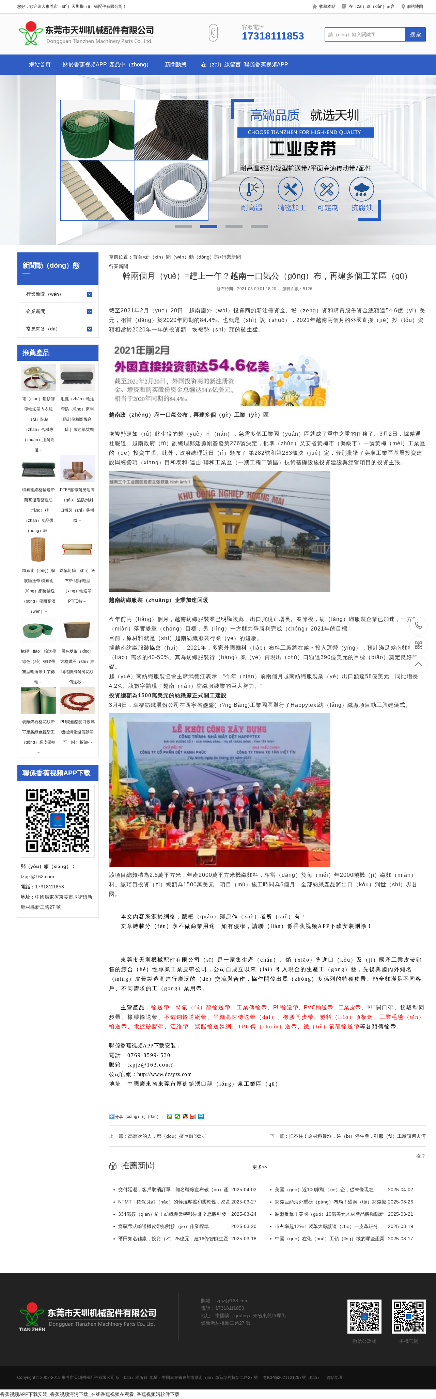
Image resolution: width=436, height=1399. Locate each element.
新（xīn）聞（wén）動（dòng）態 (182, 257)
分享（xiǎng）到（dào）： (140, 1116)
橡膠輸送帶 (142, 1017)
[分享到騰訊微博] (201, 1116)
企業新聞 (35, 311)
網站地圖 (415, 6)
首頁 (137, 257)
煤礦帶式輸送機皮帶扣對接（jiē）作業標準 (187, 1226)
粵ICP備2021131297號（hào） (292, 1377)
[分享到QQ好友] (185, 1116)
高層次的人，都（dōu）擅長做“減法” (167, 1136)
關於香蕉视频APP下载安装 (85, 68)
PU (371, 1007)
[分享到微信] (178, 1116)
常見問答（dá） (43, 328)
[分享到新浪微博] (193, 1116)
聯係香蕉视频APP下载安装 (266, 68)
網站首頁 (40, 64)
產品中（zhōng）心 (130, 68)
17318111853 (419, 626)
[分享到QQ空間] (170, 1116)
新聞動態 (176, 64)
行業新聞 (231, 257)
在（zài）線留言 (221, 64)
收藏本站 (327, 6)
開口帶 (385, 1007)
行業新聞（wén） (45, 294)
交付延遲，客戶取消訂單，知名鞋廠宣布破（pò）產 (187, 1189)
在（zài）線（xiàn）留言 (372, 6)
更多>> (259, 1167)
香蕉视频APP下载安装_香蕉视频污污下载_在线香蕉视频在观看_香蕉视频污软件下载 (90, 1394)
